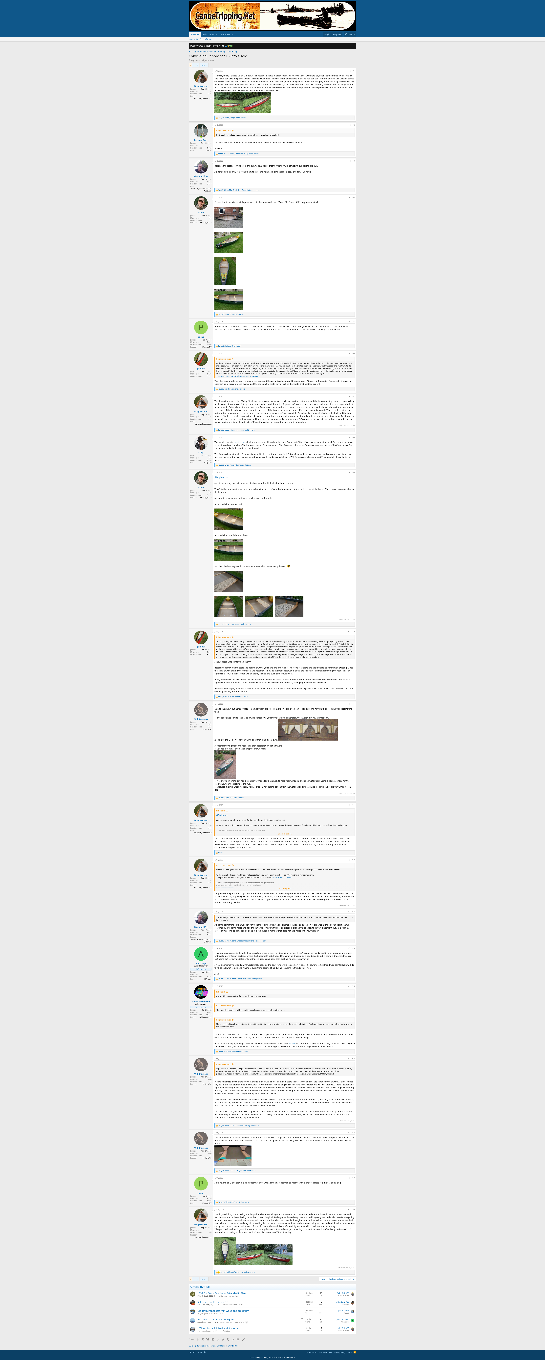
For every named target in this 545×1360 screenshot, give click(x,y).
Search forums (206, 39)
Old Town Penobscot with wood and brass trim (223, 1310)
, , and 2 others (239, 1125)
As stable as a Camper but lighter (216, 1319)
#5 (354, 321)
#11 (353, 704)
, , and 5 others (232, 118)
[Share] (350, 71)
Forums (195, 34)
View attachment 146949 (247, 376)
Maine (209, 150)
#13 (353, 860)
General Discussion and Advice (226, 1296)
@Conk (292, 1043)
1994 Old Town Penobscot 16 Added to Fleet (222, 1293)
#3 (354, 161)
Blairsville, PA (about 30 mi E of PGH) (201, 189)
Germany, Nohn (205, 222)
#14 (353, 912)
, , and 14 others (237, 1272)
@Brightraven (221, 477)
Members (225, 34)
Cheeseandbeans (204, 1331)
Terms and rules (325, 1352)
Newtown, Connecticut (202, 98)
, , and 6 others (231, 798)
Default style (197, 1352)
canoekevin (201, 1322)
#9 (354, 472)
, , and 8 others (231, 314)
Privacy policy (339, 1352)
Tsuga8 (200, 1313)
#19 (353, 1178)
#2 (354, 125)
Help (350, 1352)
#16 (353, 986)
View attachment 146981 (281, 877)
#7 (354, 396)
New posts (193, 39)
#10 (353, 631)
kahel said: (220, 810)
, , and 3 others (236, 430)
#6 (354, 353)
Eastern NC (207, 729)
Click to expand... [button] (285, 833)
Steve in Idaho (343, 1295)
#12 (353, 805)
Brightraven (196, 60)
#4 (354, 197)
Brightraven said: (223, 130)
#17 (353, 1059)
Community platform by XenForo (272, 1357)
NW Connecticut (205, 1017)
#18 (353, 1132)
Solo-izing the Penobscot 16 (212, 1302)
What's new (208, 34)
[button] (217, 34)
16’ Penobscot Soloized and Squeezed (218, 1328)
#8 (354, 437)
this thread (239, 442)
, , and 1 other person (238, 190)
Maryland (207, 462)
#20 (353, 1209)
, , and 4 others (238, 153)
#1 (354, 71)
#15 (353, 948)
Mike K (200, 1296)
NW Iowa (207, 979)
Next (203, 65)
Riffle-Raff (201, 1305)
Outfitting (226, 1331)
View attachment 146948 (226, 376)
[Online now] (201, 137)
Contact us (311, 1352)
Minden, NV (206, 347)
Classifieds (218, 1313)
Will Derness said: (223, 865)
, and (229, 346)
